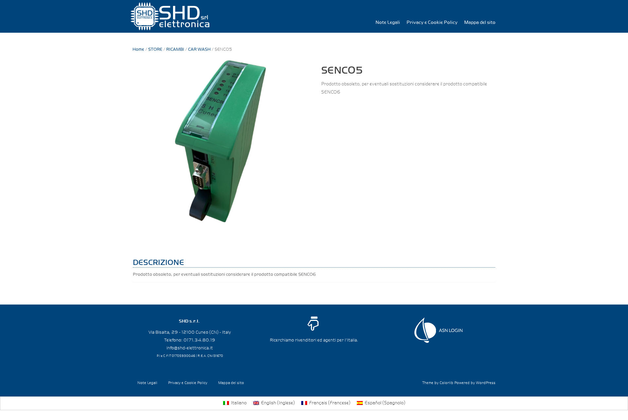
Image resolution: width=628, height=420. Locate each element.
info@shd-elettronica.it (189, 348)
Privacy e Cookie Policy (432, 22)
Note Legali (387, 22)
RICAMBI (175, 49)
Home (138, 49)
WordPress (486, 383)
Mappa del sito (480, 22)
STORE (155, 49)
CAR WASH (199, 49)
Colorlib (446, 383)
